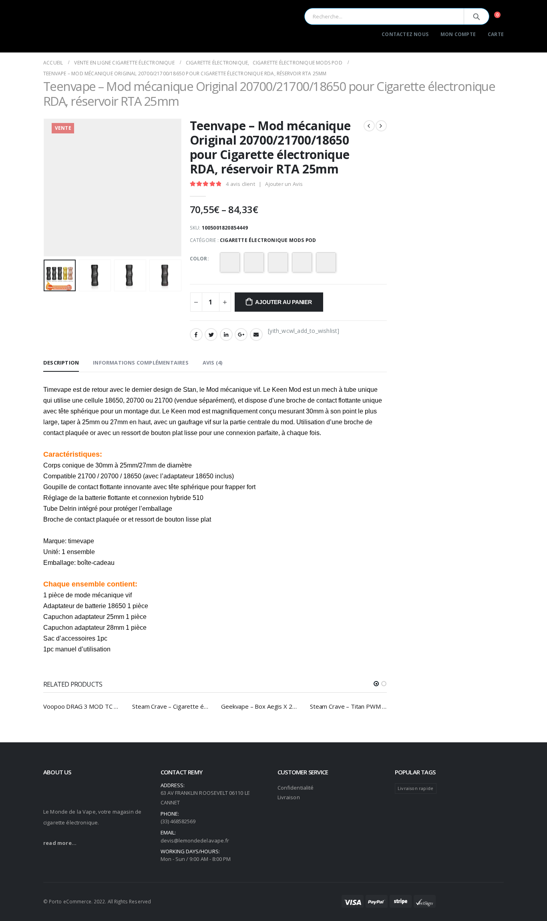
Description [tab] (61, 362)
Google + (241, 334)
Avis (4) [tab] (213, 362)
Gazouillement (211, 334)
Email (256, 334)
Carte (496, 34)
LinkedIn (226, 334)
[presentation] (45, 187)
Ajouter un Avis (284, 183)
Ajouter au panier (283, 302)
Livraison (289, 797)
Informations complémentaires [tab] (141, 362)
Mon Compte (458, 34)
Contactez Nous (405, 34)
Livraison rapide (415, 788)
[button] (376, 683)
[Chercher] (476, 16)
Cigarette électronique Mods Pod (268, 240)
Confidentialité (296, 787)
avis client (240, 183)
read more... (59, 842)
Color (198, 258)
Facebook (196, 334)
